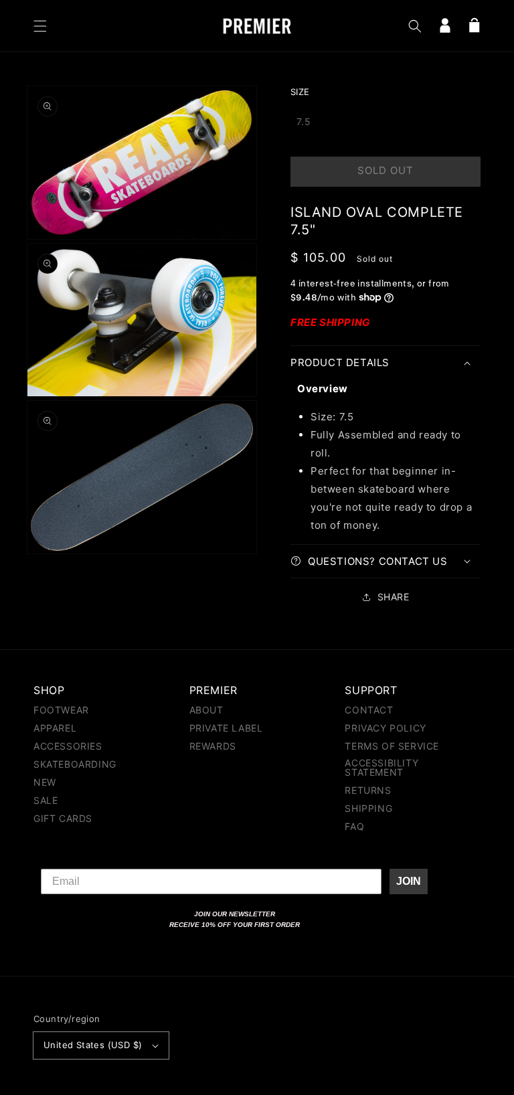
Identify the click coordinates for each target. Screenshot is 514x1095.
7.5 (303, 121)
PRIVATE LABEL (226, 728)
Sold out (385, 170)
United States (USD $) (93, 1044)
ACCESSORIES (67, 746)
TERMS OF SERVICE (392, 746)
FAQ (354, 826)
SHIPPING (368, 808)
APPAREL (54, 728)
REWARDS (212, 746)
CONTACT (369, 710)
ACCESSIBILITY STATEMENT (381, 767)
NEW (44, 782)
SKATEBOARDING (74, 764)
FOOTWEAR (61, 710)
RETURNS (368, 790)
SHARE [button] (393, 596)
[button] (40, 26)
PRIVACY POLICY (385, 728)
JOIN (408, 881)
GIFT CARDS (62, 818)
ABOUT (206, 710)
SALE (45, 800)
